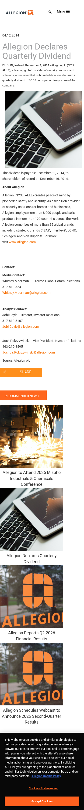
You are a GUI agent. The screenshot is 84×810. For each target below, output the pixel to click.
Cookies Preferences (43, 788)
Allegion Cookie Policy (46, 776)
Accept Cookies (42, 801)
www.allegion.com (22, 242)
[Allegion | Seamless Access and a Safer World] (9, 25)
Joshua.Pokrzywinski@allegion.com (28, 352)
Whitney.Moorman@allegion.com (26, 292)
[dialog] (42, 771)
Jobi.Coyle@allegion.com (20, 326)
